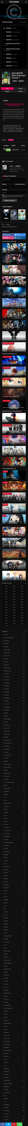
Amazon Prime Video (9, 637)
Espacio (6, 875)
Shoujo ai (6, 1032)
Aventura (6, 779)
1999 (6, 610)
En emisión (6, 866)
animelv (6, 722)
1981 (22, 623)
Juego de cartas (8, 936)
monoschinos (7, 960)
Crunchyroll (6, 833)
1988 (22, 618)
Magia (5, 948)
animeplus (6, 746)
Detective (6, 845)
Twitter (18, 234)
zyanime (6, 1119)
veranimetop (7, 1080)
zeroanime (6, 1110)
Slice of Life (7, 1038)
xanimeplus (6, 1092)
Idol (5, 908)
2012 (22, 596)
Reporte (21, 91)
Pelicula (6, 984)
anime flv (21, 80)
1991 (22, 615)
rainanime (6, 999)
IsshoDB (6, 917)
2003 (22, 604)
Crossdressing (7, 830)
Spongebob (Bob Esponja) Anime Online (14, 105)
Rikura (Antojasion (8, 1008)
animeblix (6, 673)
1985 (22, 620)
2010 (14, 599)
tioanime (6, 1062)
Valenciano (6, 1071)
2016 (14, 594)
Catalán (6, 794)
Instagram (18, 237)
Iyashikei (6, 923)
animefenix (6, 691)
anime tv (6, 658)
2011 (6, 599)
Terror (5, 1059)
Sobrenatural (7, 1041)
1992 (14, 615)
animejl (6, 716)
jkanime (6, 929)
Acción (14, 80)
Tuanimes (6, 1068)
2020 (6, 591)
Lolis (5, 945)
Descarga (11, 139)
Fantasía (6, 884)
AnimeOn (6, 737)
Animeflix (6, 701)
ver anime (6, 1077)
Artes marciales (7, 764)
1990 (6, 618)
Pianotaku (6, 990)
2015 (22, 594)
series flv (6, 1020)
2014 (6, 596)
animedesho (7, 682)
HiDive (5, 902)
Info (7, 88)
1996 (6, 612)
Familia (5, 878)
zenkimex (6, 1107)
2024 (22, 586)
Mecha (5, 954)
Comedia (6, 812)
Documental (7, 851)
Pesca (5, 987)
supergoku (6, 1053)
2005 (6, 604)
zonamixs (6, 1116)
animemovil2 (7, 731)
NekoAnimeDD (7, 969)
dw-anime (6, 860)
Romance (6, 1011)
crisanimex (6, 827)
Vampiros (6, 1074)
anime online (7, 655)
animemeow (7, 725)
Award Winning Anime (9, 782)
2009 (22, 599)
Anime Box (6, 640)
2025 (14, 586)
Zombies (6, 1113)
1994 (22, 612)
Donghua (6, 854)
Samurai (6, 1014)
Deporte (6, 839)
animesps (6, 752)
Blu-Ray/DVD (7, 788)
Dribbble (7, 237)
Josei (5, 932)
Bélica (5, 785)
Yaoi (5, 1095)
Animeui (6, 758)
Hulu (5, 905)
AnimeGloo (6, 710)
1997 (22, 610)
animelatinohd (7, 719)
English (6, 869)
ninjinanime (6, 975)
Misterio (6, 957)
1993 (6, 615)
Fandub (6, 881)
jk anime (6, 926)
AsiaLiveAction (7, 767)
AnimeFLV (6, 704)
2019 (14, 591)
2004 (14, 604)
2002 (6, 607)
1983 (14, 623)
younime (6, 1098)
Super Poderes (7, 1050)
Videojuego (7, 1086)
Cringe (5, 824)
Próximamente (7, 993)
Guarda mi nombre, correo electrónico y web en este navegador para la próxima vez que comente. (13, 196)
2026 (6, 586)
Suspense (6, 1056)
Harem (5, 896)
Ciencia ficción (7, 803)
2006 (22, 602)
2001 (14, 607)
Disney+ (6, 848)
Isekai (5, 914)
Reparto (7, 91)
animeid (6, 713)
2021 (22, 589)
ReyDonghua (7, 1005)
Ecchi (5, 863)
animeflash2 (7, 697)
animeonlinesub (7, 743)
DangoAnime (7, 836)
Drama (5, 857)
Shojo (5, 1026)
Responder (18, 166)
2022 (14, 589)
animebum (6, 679)
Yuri (5, 1101)
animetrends (7, 755)
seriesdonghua (7, 1023)
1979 (6, 625)
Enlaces (21, 88)
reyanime (6, 1002)
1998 (14, 610)
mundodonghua (7, 963)
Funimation (6, 887)
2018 (22, 591)
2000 (22, 607)
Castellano (6, 791)
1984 (6, 623)
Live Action (6, 942)
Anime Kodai (7, 649)
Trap (5, 1065)
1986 (14, 620)
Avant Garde (7, 776)
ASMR (5, 770)
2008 (6, 602)
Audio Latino (7, 773)
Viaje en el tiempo (8, 1083)
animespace (7, 749)
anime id (6, 646)
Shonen (6, 1029)
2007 (14, 602)
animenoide (7, 734)
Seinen (5, 1017)
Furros (5, 890)
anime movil (7, 652)
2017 (6, 594)
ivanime (6, 920)
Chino (5, 800)
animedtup (6, 685)
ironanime (6, 911)
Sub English (6, 1047)
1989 (14, 618)
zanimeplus (7, 1104)
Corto (5, 818)
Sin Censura (7, 1035)
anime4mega (7, 667)
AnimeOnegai (7, 740)
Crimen (6, 821)
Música (6, 966)
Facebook (7, 234)
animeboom (7, 676)
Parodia (6, 981)
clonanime (6, 806)
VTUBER (6, 1089)
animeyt (6, 761)
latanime (6, 939)
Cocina (6, 809)
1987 (6, 620)
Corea (5, 815)
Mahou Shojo (7, 951)
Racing (5, 996)
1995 (14, 612)
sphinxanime (7, 1044)
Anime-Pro (6, 664)
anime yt (6, 661)
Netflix (5, 972)
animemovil (6, 728)
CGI (5, 797)
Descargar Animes (8, 842)
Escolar (6, 872)
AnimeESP (6, 688)
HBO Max (6, 899)
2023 (6, 589)
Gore (5, 893)
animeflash (6, 694)
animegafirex (7, 707)
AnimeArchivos (7, 670)
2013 (14, 596)
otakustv (6, 978)
